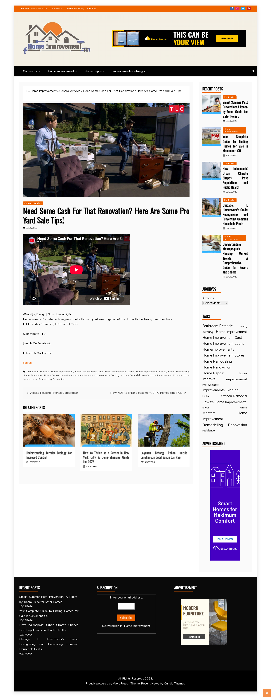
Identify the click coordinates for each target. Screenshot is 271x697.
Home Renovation (33, 375)
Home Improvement (61, 71)
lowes (205, 407)
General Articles (69, 91)
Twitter (243, 8)
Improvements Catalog (128, 71)
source (27, 362)
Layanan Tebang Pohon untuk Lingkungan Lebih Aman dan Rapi (164, 454)
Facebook (232, 8)
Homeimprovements (71, 375)
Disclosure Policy (75, 8)
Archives (208, 298)
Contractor (30, 71)
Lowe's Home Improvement (156, 375)
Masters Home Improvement (224, 416)
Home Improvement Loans (119, 371)
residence (208, 430)
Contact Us (56, 8)
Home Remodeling (178, 371)
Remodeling (45, 379)
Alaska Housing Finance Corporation (54, 392)
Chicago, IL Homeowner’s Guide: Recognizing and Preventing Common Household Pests (235, 214)
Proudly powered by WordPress (107, 683)
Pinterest (249, 8)
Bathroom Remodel (39, 371)
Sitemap (91, 8)
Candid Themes (174, 683)
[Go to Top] (267, 693)
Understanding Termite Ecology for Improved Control (49, 454)
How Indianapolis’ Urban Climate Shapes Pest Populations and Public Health (235, 177)
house (243, 373)
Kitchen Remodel (130, 375)
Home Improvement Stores (151, 371)
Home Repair (93, 71)
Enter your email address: (126, 611)
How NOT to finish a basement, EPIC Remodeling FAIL (146, 392)
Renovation (59, 379)
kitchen (206, 396)
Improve (88, 375)
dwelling (207, 332)
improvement (236, 379)
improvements (210, 384)
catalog (244, 326)
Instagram (237, 8)
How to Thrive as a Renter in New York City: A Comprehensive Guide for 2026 (106, 457)
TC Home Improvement (41, 91)
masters (243, 407)
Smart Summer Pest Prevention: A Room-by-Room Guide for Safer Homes (235, 109)
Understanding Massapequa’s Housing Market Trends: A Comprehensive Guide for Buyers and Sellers (235, 258)
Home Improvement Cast (89, 371)
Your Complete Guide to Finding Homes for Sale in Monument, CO (235, 143)
